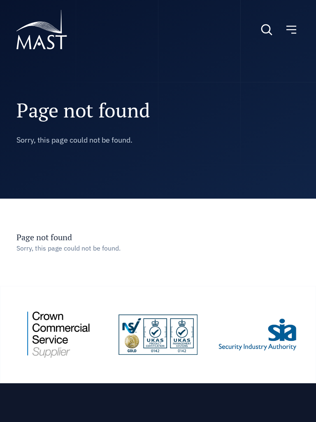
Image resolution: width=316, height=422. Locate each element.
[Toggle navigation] (291, 29)
